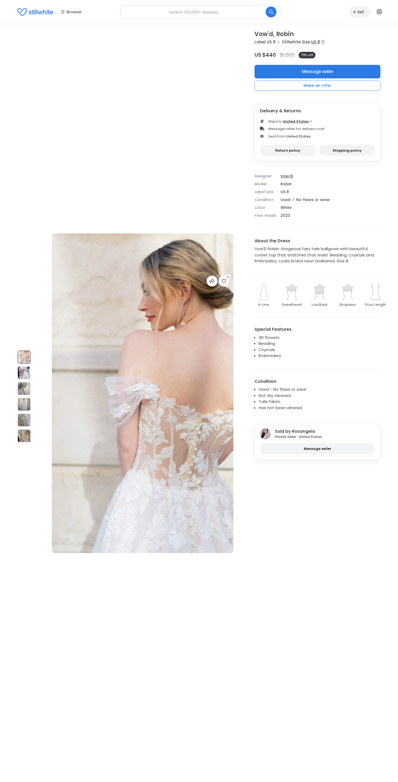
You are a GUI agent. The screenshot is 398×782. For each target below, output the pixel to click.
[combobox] (199, 11)
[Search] (271, 12)
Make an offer (317, 85)
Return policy (287, 150)
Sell (360, 12)
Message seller (317, 71)
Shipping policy (347, 150)
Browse (74, 12)
